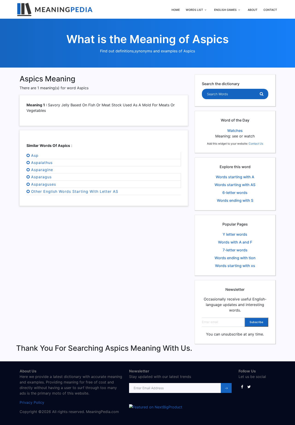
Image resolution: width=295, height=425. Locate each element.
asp (34, 155)
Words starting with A (235, 177)
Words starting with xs (235, 265)
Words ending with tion (235, 258)
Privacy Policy (32, 402)
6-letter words (235, 192)
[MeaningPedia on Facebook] (242, 386)
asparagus (41, 177)
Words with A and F (235, 242)
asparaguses (43, 184)
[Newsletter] (226, 388)
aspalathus (42, 162)
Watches (235, 130)
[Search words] (261, 94)
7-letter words (235, 250)
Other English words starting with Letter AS (74, 191)
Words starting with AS (235, 184)
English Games (225, 10)
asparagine (42, 169)
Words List (194, 10)
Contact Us (256, 143)
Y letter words (235, 234)
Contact (270, 10)
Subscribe (256, 322)
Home (175, 10)
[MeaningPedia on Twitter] (248, 386)
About (252, 10)
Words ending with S (235, 200)
